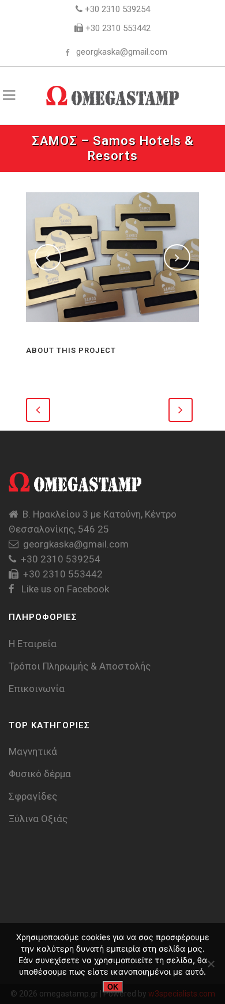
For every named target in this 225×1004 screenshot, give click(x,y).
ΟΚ (112, 987)
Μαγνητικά (33, 751)
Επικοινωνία (37, 688)
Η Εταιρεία (33, 643)
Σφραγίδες (33, 796)
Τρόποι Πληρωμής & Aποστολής (80, 666)
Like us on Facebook (64, 589)
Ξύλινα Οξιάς (38, 818)
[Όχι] (210, 963)
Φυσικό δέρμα (40, 773)
